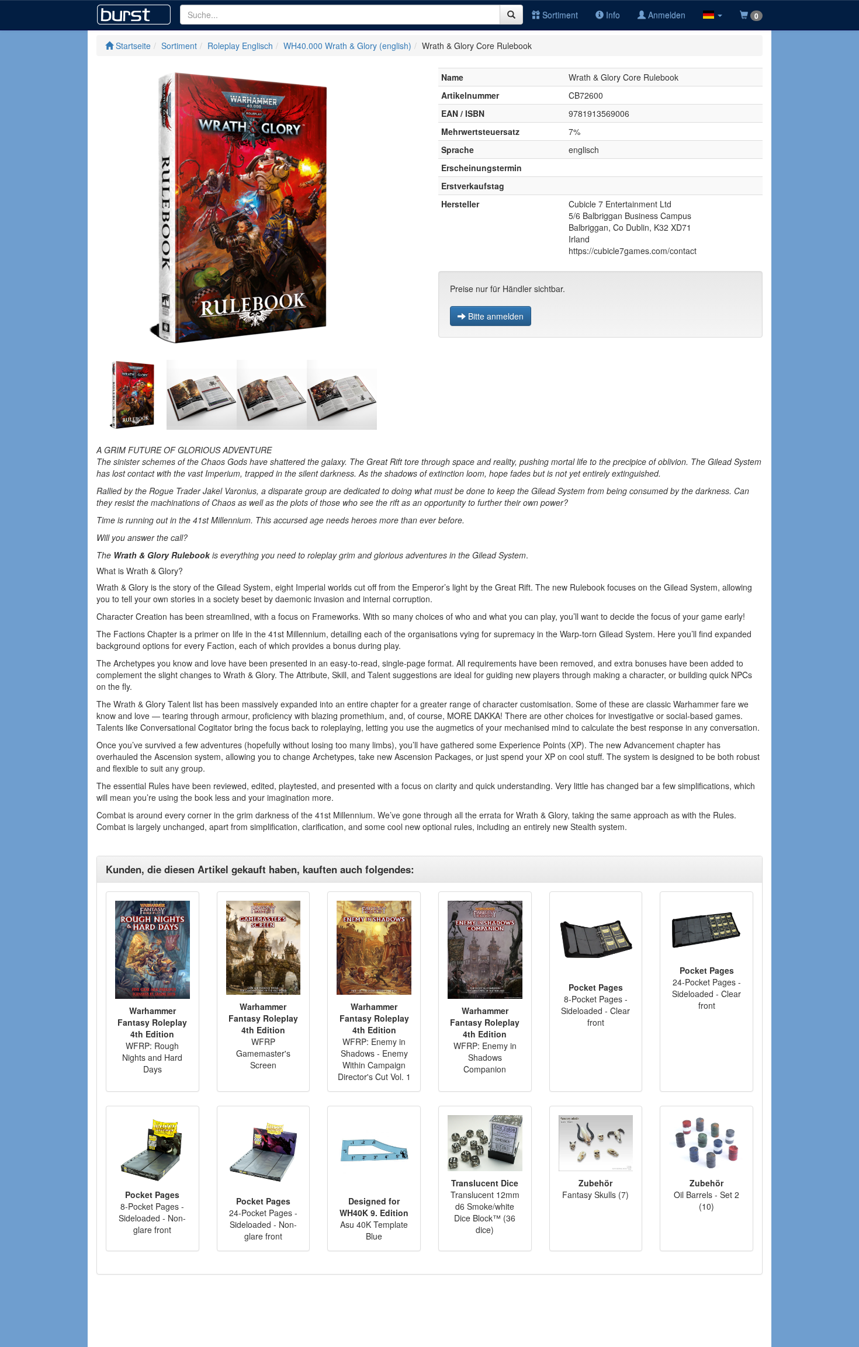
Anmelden (665, 14)
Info (612, 14)
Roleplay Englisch (240, 45)
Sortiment (559, 14)
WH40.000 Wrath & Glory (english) (347, 45)
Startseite (132, 45)
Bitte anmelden (495, 316)
